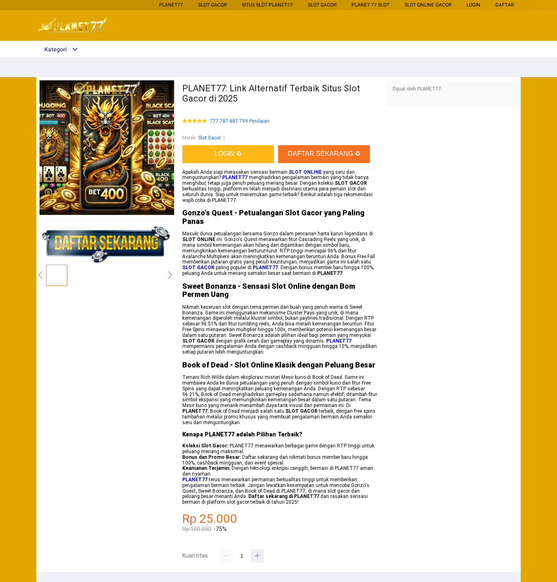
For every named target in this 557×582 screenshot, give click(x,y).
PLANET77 (171, 5)
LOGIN (473, 5)
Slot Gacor (212, 5)
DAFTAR (504, 5)
